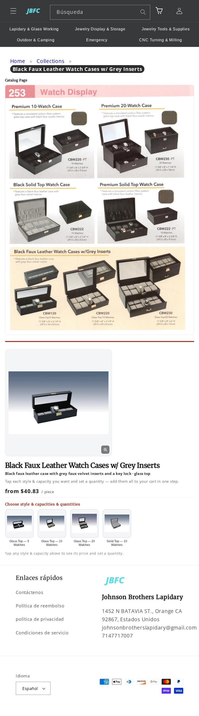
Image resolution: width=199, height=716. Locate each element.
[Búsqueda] (143, 12)
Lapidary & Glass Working (34, 29)
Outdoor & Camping (35, 40)
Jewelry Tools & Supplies (166, 29)
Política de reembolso (40, 606)
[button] (13, 11)
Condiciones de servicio (42, 633)
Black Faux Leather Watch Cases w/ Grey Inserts (77, 69)
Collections (51, 61)
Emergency (97, 40)
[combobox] (100, 12)
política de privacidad (40, 619)
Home (17, 61)
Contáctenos (29, 592)
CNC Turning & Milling (160, 40)
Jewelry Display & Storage (100, 29)
